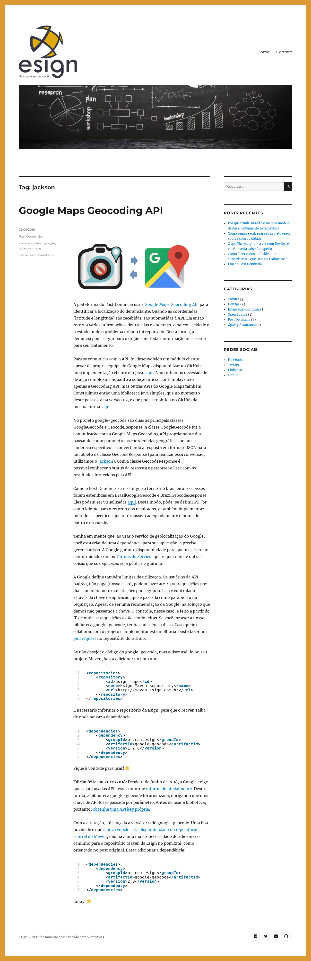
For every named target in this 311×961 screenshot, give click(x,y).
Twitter (233, 365)
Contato (284, 52)
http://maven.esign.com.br (148, 690)
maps (36, 248)
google (49, 243)
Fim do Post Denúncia (245, 264)
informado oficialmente (169, 788)
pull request (84, 638)
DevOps (234, 304)
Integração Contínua (243, 309)
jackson (25, 248)
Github (233, 375)
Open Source (237, 314)
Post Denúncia (30, 236)
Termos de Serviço (133, 556)
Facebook (235, 360)
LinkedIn (235, 370)
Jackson (105, 461)
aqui (149, 372)
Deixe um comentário (36, 255)
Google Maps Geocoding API (91, 210)
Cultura (233, 299)
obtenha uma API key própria (121, 809)
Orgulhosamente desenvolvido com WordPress (68, 937)
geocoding (34, 243)
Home (263, 52)
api (21, 243)
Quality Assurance (242, 325)
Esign (23, 937)
